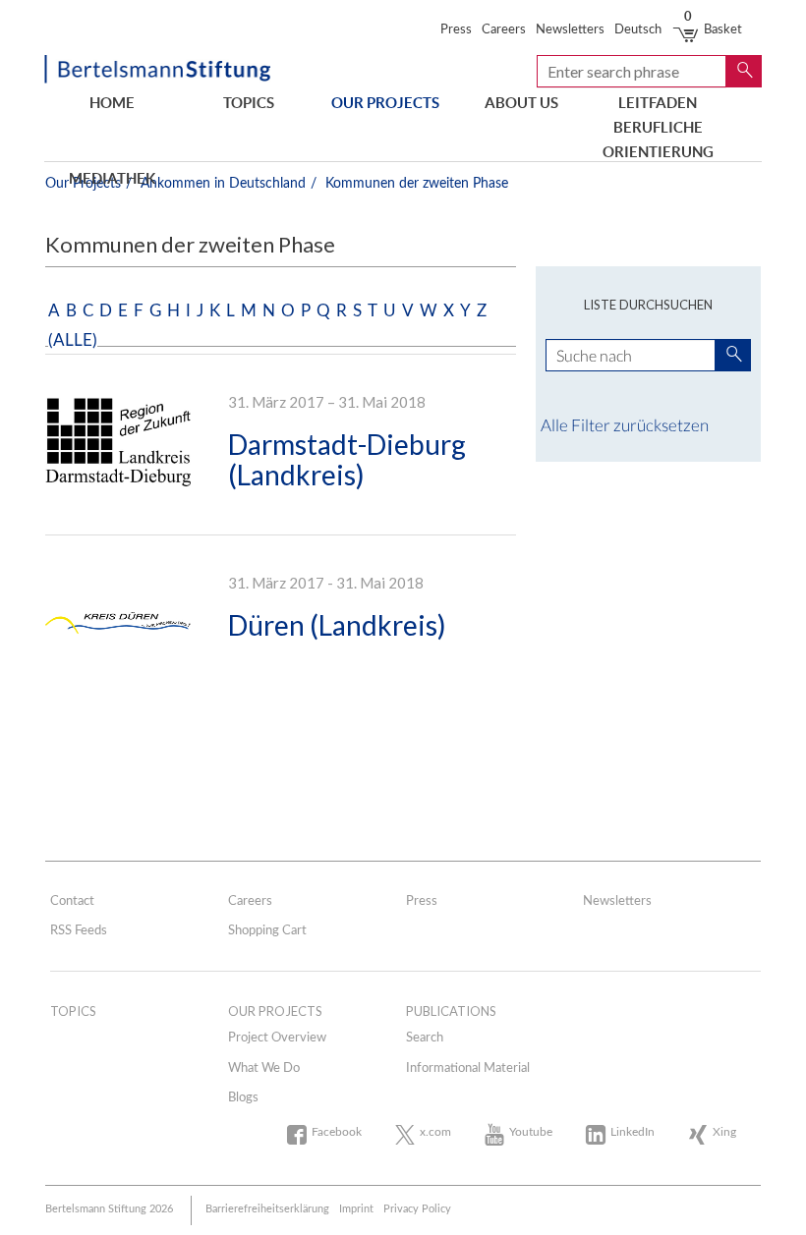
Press (456, 30)
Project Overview (277, 1038)
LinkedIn (632, 1132)
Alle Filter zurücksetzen (625, 425)
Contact (72, 901)
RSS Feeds (78, 931)
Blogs (243, 1098)
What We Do (264, 1068)
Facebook (337, 1132)
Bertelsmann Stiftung (157, 71)
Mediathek (112, 178)
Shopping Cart (267, 931)
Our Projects (385, 102)
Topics (248, 102)
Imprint (356, 1209)
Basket (713, 30)
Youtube (530, 1132)
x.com (435, 1132)
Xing (724, 1132)
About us (521, 102)
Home (112, 102)
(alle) (72, 340)
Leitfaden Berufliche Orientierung (658, 117)
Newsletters (570, 30)
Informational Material (468, 1068)
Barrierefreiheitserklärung (267, 1209)
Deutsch (638, 30)
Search (424, 1038)
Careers (504, 30)
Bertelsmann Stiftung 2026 (109, 1209)
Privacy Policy (417, 1209)
